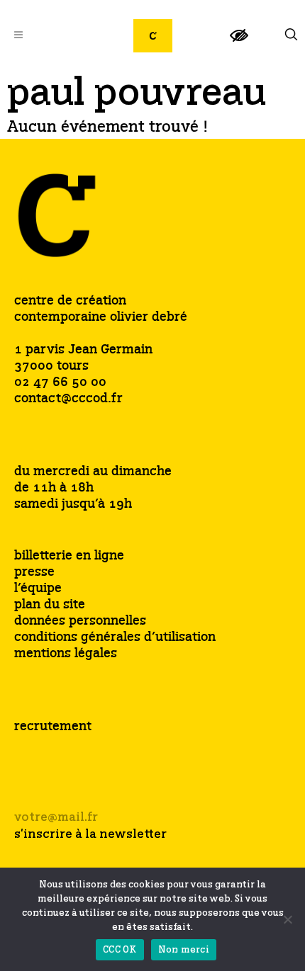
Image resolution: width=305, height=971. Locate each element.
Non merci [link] (183, 950)
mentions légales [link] (65, 654)
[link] (239, 41)
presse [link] (34, 572)
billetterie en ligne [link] (69, 556)
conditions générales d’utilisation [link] (115, 638)
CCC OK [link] (120, 950)
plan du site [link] (49, 605)
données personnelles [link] (80, 621)
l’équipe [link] (38, 589)
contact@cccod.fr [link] (68, 399)
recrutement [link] (53, 726)
